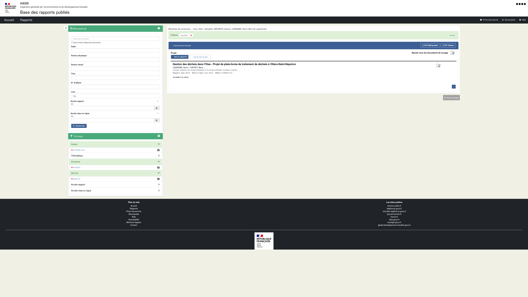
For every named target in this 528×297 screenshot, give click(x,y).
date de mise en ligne (201, 57)
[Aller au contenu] (520, 4)
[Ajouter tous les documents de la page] (452, 53)
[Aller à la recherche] (522, 4)
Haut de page (452, 97)
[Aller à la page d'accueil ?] (525, 4)
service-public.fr (394, 205)
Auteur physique (79, 55)
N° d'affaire (76, 82)
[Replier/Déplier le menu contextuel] (65, 28)
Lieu (73, 91)
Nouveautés (134, 214)
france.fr (394, 216)
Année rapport (78, 184)
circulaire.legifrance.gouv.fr (394, 211)
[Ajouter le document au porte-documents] (438, 66)
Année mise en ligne (81, 190)
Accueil (134, 205)
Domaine (75, 161)
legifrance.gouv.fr (394, 208)
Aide (134, 216)
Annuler (452, 35)
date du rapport (179, 57)
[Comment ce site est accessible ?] (517, 4)
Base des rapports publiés (45, 12)
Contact (133, 225)
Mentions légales (133, 222)
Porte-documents (133, 211)
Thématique (77, 155)
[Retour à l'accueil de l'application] (264, 240)
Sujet (73, 46)
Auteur (74, 144)
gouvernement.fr (394, 214)
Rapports (134, 208)
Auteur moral (77, 64)
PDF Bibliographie (431, 45)
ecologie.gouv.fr (394, 222)
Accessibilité (133, 219)
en (72, 103)
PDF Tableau (449, 45)
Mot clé (74, 173)
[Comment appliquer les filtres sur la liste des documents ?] (159, 136)
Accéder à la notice (181, 77)
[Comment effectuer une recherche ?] (159, 28)
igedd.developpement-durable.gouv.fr (394, 225)
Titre (73, 73)
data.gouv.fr (394, 219)
